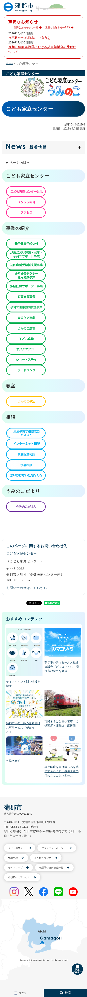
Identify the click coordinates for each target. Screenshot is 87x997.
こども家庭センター (21, 553)
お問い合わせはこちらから (26, 588)
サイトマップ (15, 867)
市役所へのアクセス (19, 877)
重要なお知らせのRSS (57, 27)
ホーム (9, 63)
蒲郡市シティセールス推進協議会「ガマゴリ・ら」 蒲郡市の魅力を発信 (62, 667)
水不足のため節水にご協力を (29, 38)
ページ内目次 (20, 162)
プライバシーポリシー (53, 848)
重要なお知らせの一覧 (26, 27)
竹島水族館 (13, 760)
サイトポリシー (16, 848)
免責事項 (13, 857)
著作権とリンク (42, 857)
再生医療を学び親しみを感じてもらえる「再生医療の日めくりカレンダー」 (62, 771)
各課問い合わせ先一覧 (51, 867)
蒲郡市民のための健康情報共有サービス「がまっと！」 (23, 727)
